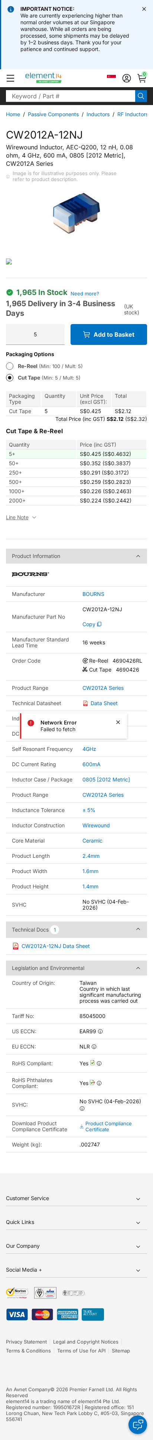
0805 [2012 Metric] (106, 779)
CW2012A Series (103, 688)
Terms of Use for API (81, 1351)
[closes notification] (144, 9)
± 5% (88, 810)
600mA (91, 764)
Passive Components (53, 114)
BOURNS (93, 594)
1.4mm (90, 886)
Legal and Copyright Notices (85, 1342)
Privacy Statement (26, 1342)
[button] (10, 78)
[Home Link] (57, 78)
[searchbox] (70, 96)
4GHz (89, 749)
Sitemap (121, 1351)
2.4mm (91, 856)
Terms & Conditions (28, 1351)
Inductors (98, 114)
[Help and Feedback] (137, 1424)
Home (13, 114)
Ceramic (92, 840)
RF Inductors (132, 114)
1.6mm (90, 871)
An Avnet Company (28, 1389)
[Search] (141, 96)
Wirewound (96, 825)
